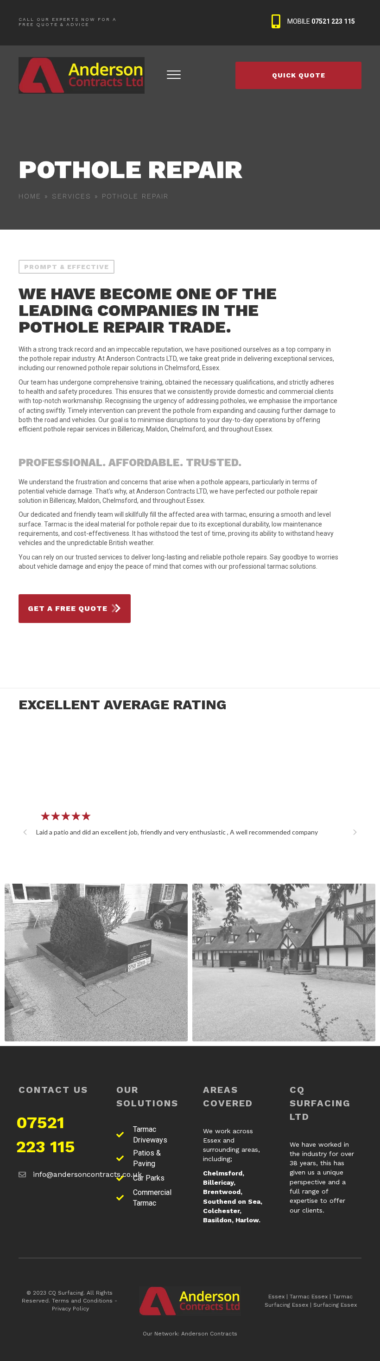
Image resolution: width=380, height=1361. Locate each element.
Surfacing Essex (335, 1305)
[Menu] (173, 75)
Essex (276, 1296)
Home (30, 196)
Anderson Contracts (209, 1333)
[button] (25, 832)
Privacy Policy (70, 1308)
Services (71, 196)
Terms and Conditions (82, 1300)
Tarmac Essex (309, 1296)
